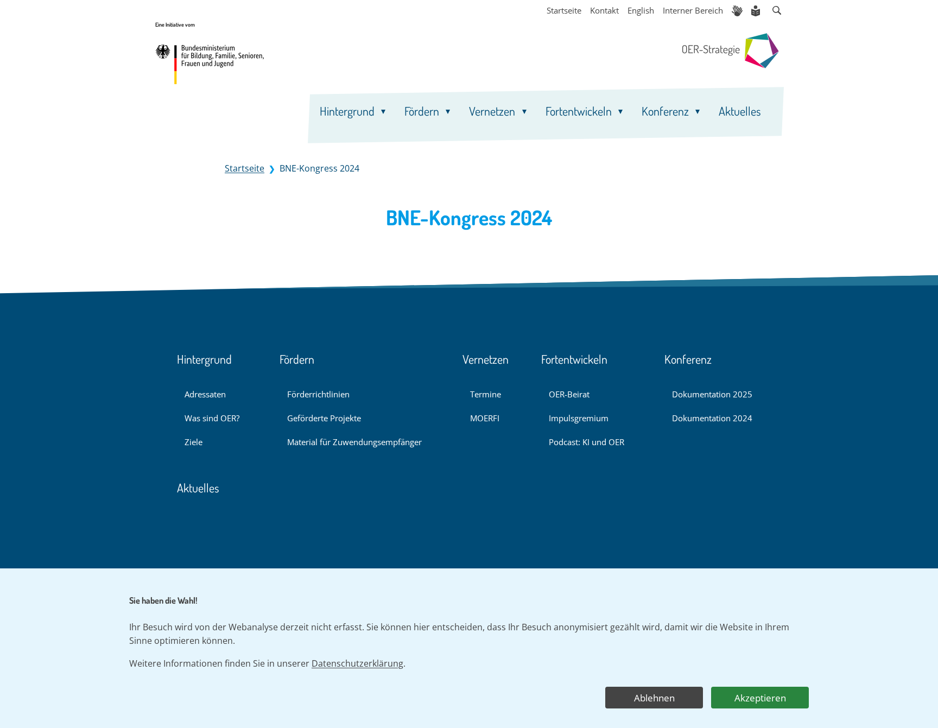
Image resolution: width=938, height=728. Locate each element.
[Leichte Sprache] (756, 10)
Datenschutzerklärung (357, 663)
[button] (777, 10)
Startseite (244, 168)
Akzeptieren (760, 698)
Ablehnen (654, 698)
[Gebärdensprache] (737, 10)
